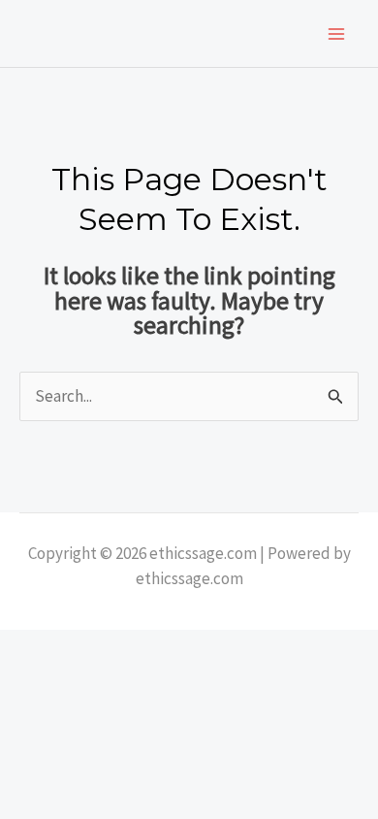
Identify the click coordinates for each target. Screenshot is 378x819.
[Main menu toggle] (337, 34)
